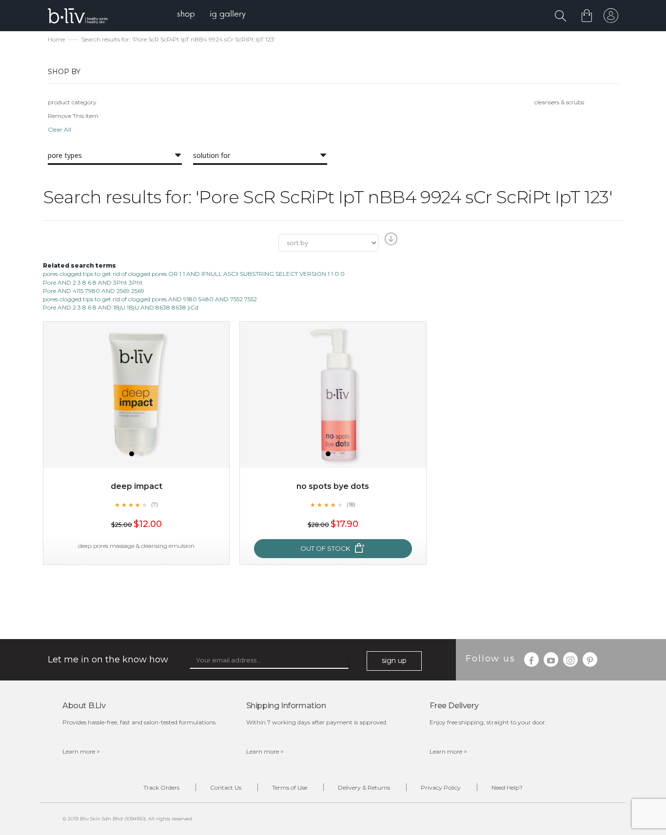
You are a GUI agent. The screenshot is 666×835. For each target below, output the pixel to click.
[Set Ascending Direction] (389, 242)
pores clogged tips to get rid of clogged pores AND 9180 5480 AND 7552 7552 (150, 299)
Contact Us (225, 787)
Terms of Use (289, 787)
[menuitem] (186, 15)
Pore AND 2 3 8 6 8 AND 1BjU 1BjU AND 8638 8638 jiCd (120, 307)
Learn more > (81, 751)
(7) (154, 504)
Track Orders (161, 787)
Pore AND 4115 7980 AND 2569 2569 (93, 290)
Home (56, 39)
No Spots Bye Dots (332, 486)
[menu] (211, 15)
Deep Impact (136, 486)
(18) (351, 504)
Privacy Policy (441, 787)
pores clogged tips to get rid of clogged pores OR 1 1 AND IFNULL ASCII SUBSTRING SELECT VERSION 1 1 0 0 (194, 273)
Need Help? (507, 787)
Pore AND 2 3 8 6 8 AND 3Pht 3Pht (93, 282)
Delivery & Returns (364, 787)
